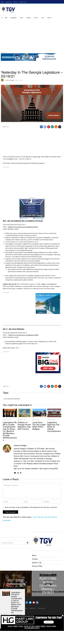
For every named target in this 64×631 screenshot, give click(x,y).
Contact (35, 559)
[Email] (59, 126)
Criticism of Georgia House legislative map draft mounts (24, 425)
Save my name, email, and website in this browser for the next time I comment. (31, 507)
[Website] (20, 473)
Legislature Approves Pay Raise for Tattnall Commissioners (54, 427)
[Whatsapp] (52, 126)
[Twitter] (45, 126)
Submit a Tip (36, 562)
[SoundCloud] (17, 473)
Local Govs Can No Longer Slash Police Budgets (39, 425)
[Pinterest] (48, 126)
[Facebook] (41, 126)
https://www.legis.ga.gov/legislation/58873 (23, 227)
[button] (2, 17)
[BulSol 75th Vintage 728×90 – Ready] (31, 57)
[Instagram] (37, 602)
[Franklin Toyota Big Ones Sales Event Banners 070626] (48, 363)
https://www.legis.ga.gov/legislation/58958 (23, 335)
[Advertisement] (32, 31)
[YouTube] (15, 473)
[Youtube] (33, 602)
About (34, 555)
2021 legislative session (12, 398)
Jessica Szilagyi (10, 80)
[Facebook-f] (26, 602)
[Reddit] (56, 126)
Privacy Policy (37, 566)
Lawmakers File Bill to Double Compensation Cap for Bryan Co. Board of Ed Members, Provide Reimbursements (10, 431)
